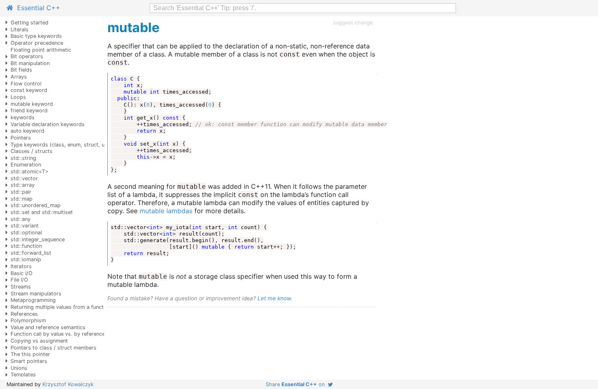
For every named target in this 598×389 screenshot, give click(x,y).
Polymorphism (28, 320)
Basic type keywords (36, 36)
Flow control (26, 84)
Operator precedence (37, 43)
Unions (19, 368)
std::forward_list (31, 253)
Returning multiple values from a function (61, 307)
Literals (19, 29)
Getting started (29, 23)
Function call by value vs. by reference (58, 334)
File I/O (19, 280)
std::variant (25, 226)
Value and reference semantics (48, 327)
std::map (22, 199)
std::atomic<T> (29, 171)
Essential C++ (36, 8)
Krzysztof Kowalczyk (68, 384)
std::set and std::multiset (42, 212)
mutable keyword (32, 104)
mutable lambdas (166, 211)
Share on (297, 384)
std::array (23, 185)
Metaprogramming (33, 300)
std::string (23, 158)
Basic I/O (22, 273)
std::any (21, 219)
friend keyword (29, 110)
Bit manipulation (30, 63)
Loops (18, 97)
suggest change (353, 23)
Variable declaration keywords (48, 124)
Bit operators (27, 56)
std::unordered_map (36, 205)
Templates (23, 375)
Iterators (21, 266)
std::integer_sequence (38, 239)
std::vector (24, 178)
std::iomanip (26, 259)
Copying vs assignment (39, 341)
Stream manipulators (36, 294)
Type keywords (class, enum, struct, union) (64, 145)
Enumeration (26, 165)
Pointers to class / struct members (53, 348)
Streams (21, 287)
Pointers (21, 138)
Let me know (274, 298)
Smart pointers (29, 361)
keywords (23, 117)
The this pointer (30, 354)
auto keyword (27, 131)
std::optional (26, 232)
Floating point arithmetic (41, 50)
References (24, 314)
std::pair (21, 192)
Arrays (19, 77)
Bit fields (21, 70)
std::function (26, 246)
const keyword (29, 90)
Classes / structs (31, 151)
